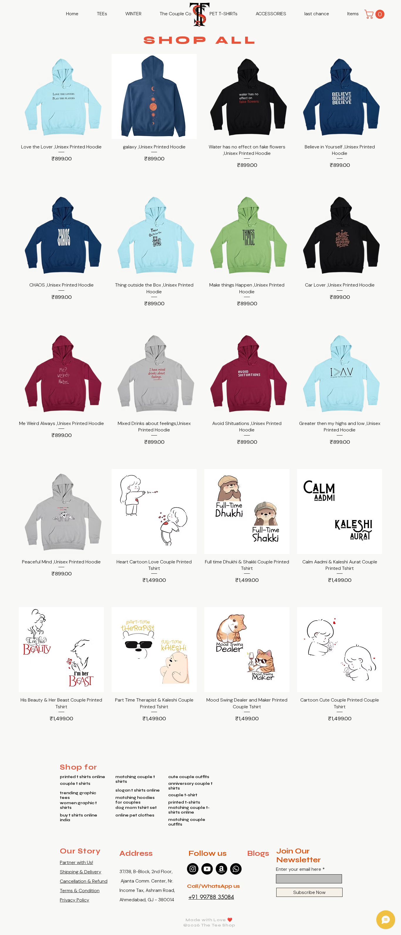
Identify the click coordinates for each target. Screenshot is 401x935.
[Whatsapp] (236, 869)
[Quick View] (61, 96)
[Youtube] (207, 869)
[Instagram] (192, 869)
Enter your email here (298, 869)
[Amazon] (221, 869)
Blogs (258, 853)
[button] (101, 14)
